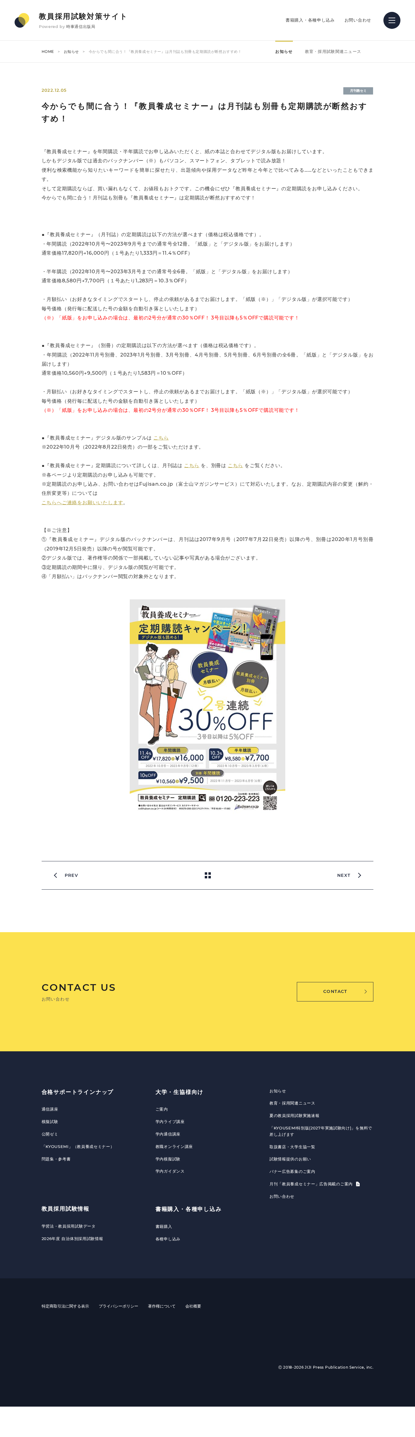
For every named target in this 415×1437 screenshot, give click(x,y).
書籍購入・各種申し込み (310, 20)
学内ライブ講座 (170, 1121)
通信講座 (50, 1109)
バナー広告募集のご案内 (292, 1171)
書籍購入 (164, 1226)
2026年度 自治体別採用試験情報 (72, 1238)
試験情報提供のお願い (290, 1158)
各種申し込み (168, 1238)
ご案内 (162, 1109)
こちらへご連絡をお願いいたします (82, 502)
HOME (48, 51)
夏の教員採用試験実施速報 (294, 1115)
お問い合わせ (358, 20)
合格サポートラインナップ (78, 1092)
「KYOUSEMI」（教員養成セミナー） (78, 1146)
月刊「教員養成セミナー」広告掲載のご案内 (311, 1183)
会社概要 (193, 1306)
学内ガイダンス (170, 1171)
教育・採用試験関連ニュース (333, 51)
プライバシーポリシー (118, 1306)
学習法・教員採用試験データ (69, 1226)
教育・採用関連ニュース (292, 1103)
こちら (161, 438)
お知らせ (71, 51)
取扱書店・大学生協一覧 (292, 1146)
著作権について (162, 1306)
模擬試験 (50, 1121)
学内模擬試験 (168, 1158)
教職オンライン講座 (174, 1146)
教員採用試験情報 (66, 1208)
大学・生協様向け (180, 1092)
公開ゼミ (50, 1134)
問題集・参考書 (56, 1158)
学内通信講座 (168, 1134)
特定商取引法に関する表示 (65, 1306)
